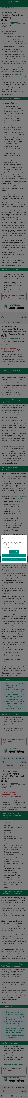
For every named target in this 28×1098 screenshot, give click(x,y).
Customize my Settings (14, 551)
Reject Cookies (14, 555)
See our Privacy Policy (7, 547)
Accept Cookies (14, 559)
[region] (14, 549)
